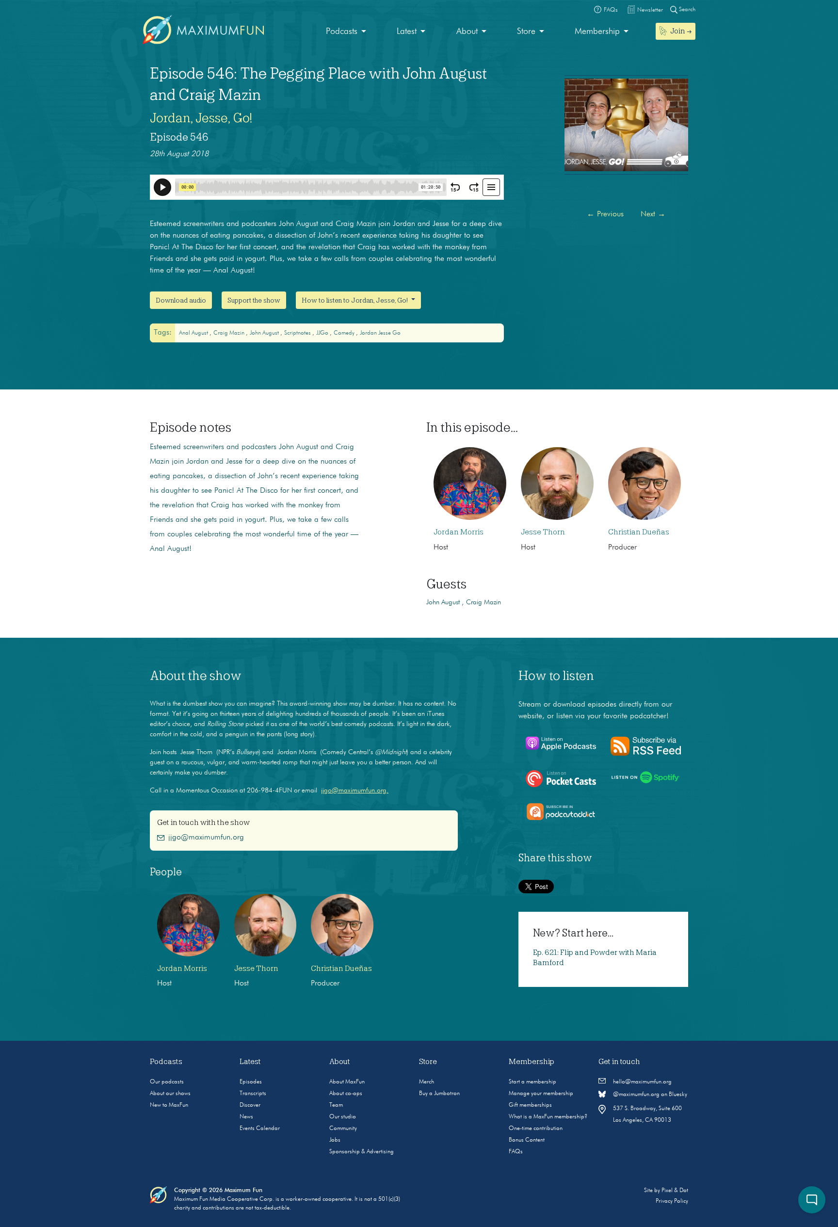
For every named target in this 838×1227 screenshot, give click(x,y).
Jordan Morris (458, 532)
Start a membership (532, 1082)
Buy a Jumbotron (439, 1094)
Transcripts (253, 1094)
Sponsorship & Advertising (361, 1152)
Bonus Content (527, 1140)
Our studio (342, 1117)
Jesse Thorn (543, 532)
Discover (250, 1105)
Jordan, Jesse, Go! (201, 118)
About (467, 31)
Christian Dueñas (638, 532)
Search (686, 10)
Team (336, 1105)
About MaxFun (347, 1082)
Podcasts (341, 31)
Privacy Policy (672, 1201)
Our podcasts (167, 1082)
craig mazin (229, 333)
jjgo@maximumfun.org (206, 837)
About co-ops (345, 1094)
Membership (597, 31)
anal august (194, 333)
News (246, 1117)
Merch (426, 1082)
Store (526, 31)
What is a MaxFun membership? (548, 1117)
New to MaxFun (169, 1105)
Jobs (334, 1140)
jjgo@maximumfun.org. (354, 790)
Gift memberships (530, 1105)
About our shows (170, 1094)
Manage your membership (541, 1094)
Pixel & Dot (674, 1191)
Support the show (253, 300)
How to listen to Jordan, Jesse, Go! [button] (355, 300)
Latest (407, 31)
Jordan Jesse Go (380, 333)
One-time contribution (536, 1128)
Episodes (251, 1082)
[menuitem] (346, 31)
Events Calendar (260, 1128)
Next (653, 214)
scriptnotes (298, 333)
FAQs (516, 1152)
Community (343, 1128)
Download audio (181, 300)
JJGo (323, 333)
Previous (605, 214)
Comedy (345, 333)
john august (265, 333)
